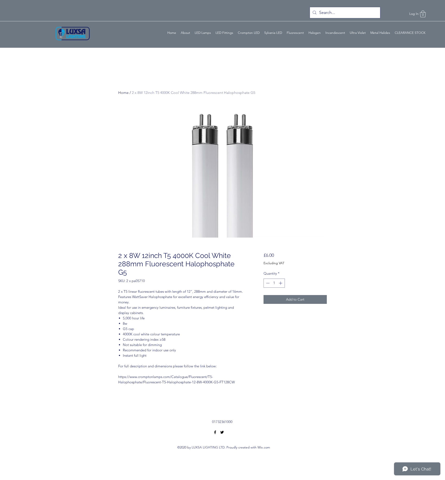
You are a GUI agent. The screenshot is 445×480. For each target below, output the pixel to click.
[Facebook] (215, 432)
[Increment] (281, 283)
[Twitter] (222, 432)
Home (123, 92)
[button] (423, 13)
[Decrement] (267, 283)
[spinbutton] (274, 283)
